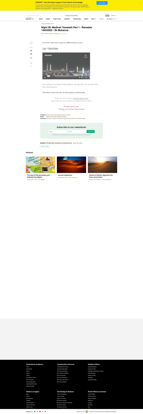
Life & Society (60, 396)
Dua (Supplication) (31, 382)
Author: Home (44, 146)
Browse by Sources (62, 407)
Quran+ (28, 373)
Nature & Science (61, 398)
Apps (27, 394)
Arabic (48, 115)
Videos (69, 115)
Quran (27, 371)
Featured (63, 115)
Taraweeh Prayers (81, 118)
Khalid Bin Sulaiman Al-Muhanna (59, 143)
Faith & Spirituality (47, 24)
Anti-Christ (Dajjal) (40, 179)
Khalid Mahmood (62, 177)
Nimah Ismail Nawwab (95, 179)
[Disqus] (71, 337)
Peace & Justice (92, 396)
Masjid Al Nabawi (61, 116)
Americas (90, 400)
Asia (89, 407)
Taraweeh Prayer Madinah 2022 (66, 118)
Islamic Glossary (30, 405)
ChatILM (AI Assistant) (62, 367)
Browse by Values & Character (64, 402)
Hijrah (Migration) (73, 177)
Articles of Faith (92, 369)
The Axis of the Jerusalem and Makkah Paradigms (103, 411)
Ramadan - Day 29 (51, 118)
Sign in (107, 15)
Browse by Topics (61, 405)
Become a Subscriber (62, 379)
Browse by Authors (62, 400)
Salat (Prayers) (91, 373)
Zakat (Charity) (91, 375)
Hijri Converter (30, 379)
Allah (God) (29, 369)
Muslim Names (30, 402)
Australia (90, 405)
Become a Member (62, 382)
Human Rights (91, 394)
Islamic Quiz (29, 407)
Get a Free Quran (61, 375)
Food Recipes (29, 398)
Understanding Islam (31, 384)
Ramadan (90, 377)
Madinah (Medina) (51, 116)
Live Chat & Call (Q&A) (62, 373)
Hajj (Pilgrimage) (92, 379)
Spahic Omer (30, 179)
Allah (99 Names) (92, 367)
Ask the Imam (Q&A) (62, 371)
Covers (28, 396)
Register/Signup (53, 48)
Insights (28, 400)
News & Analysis (92, 398)
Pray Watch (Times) (31, 377)
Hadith (28, 375)
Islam (27, 367)
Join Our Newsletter (62, 377)
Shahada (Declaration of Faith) (95, 371)
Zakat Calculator (30, 386)
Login (44, 48)
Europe (90, 402)
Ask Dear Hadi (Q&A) (62, 369)
